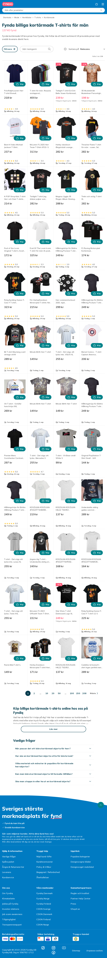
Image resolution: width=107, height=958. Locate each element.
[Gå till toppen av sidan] (101, 805)
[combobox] (53, 10)
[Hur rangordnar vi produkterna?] (65, 49)
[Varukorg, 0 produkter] (96, 4)
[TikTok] (43, 947)
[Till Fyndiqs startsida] (8, 4)
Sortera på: (74, 49)
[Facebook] (53, 952)
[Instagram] (53, 947)
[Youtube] (64, 947)
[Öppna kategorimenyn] (103, 4)
